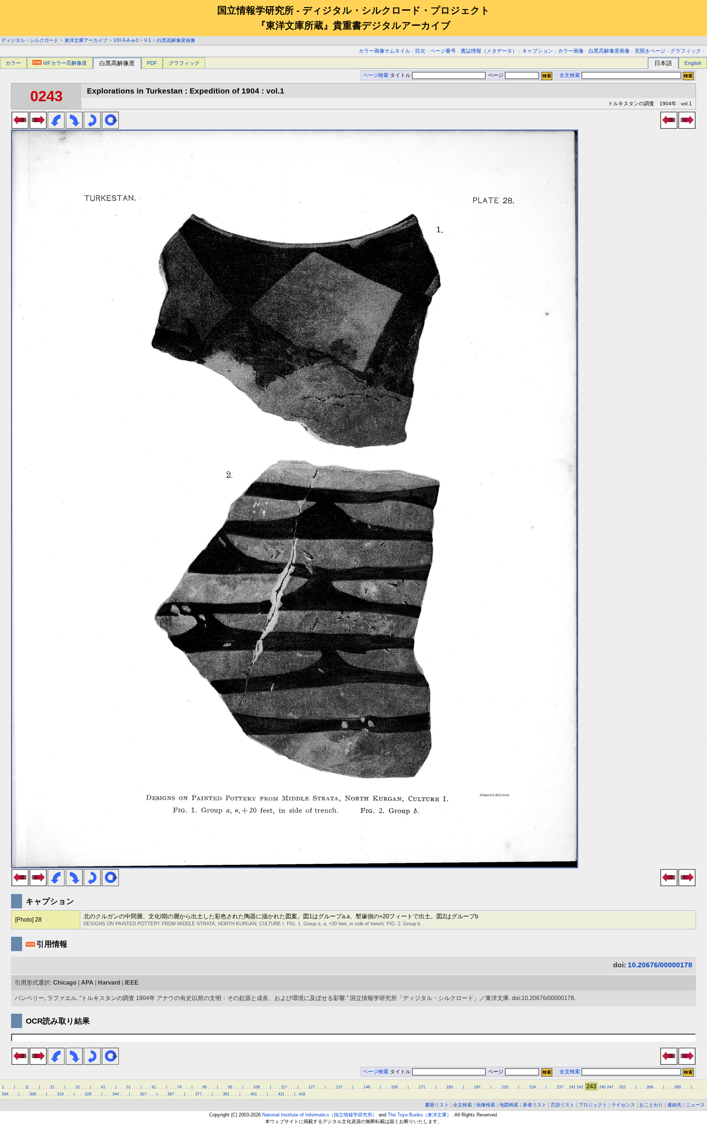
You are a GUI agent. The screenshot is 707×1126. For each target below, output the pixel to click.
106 (256, 1087)
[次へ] (38, 126)
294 (5, 1094)
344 (115, 1094)
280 (677, 1087)
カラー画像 (571, 51)
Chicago (65, 982)
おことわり (651, 1105)
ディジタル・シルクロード (30, 40)
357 (143, 1094)
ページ (495, 75)
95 (230, 1087)
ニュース (695, 1105)
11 (27, 1087)
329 (88, 1094)
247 (610, 1087)
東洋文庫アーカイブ (86, 40)
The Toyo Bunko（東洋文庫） (419, 1115)
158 (394, 1087)
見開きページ (649, 51)
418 (302, 1094)
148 (366, 1087)
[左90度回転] (56, 126)
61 (154, 1087)
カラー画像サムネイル (384, 51)
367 (171, 1094)
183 (449, 1087)
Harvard (109, 982)
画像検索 (485, 1105)
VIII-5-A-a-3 (125, 40)
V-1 (147, 40)
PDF (152, 63)
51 (128, 1087)
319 (60, 1094)
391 (226, 1094)
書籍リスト (437, 1105)
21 (52, 1087)
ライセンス (623, 1105)
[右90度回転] (74, 126)
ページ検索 (375, 75)
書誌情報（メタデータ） (489, 51)
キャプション (537, 51)
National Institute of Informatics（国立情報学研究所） (319, 1115)
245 (602, 1087)
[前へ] (20, 126)
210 (505, 1087)
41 (103, 1087)
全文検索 (569, 75)
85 (205, 1087)
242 (580, 1087)
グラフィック (685, 51)
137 (339, 1087)
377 (198, 1094)
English (693, 63)
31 (77, 1087)
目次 (420, 51)
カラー (13, 63)
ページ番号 (443, 51)
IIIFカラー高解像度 (65, 63)
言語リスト (562, 1105)
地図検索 (508, 1105)
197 (477, 1087)
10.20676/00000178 (660, 965)
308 (32, 1094)
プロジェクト (592, 1105)
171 (422, 1087)
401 (253, 1094)
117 (284, 1087)
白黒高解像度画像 (176, 40)
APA (87, 982)
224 (532, 1087)
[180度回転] (92, 126)
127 (311, 1087)
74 (179, 1087)
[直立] (110, 126)
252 (622, 1087)
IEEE (131, 982)
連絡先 (674, 1105)
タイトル (401, 75)
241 (572, 1087)
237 (560, 1087)
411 (281, 1094)
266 (650, 1087)
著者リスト (534, 1105)
